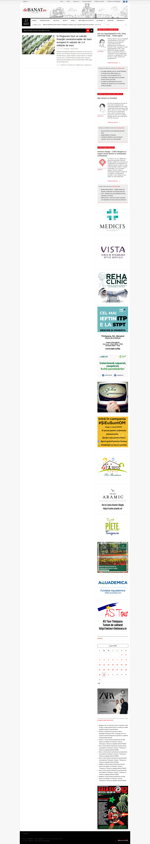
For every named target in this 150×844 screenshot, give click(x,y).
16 (126, 664)
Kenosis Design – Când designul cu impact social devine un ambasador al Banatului (111, 154)
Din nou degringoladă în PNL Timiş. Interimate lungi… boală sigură (111, 35)
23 (126, 669)
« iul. (98, 683)
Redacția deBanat (86, 1)
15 (121, 664)
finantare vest (64, 65)
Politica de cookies (99, 1)
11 (104, 664)
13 (113, 664)
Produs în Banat (102, 147)
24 (99, 674)
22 (121, 669)
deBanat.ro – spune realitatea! (35, 838)
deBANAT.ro (75, 10)
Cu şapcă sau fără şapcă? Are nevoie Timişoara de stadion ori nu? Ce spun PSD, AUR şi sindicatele (113, 83)
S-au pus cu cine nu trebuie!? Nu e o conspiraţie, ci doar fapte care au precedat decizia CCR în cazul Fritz (112, 77)
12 (108, 664)
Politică (56, 20)
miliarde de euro (80, 65)
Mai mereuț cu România (107, 98)
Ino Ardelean (100, 51)
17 (99, 669)
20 (113, 669)
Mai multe (120, 20)
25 (104, 674)
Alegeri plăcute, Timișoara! (108, 135)
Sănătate (110, 20)
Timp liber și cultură (85, 20)
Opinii (72, 20)
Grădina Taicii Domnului (105, 94)
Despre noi (76, 1)
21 (117, 669)
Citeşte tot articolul (113, 62)
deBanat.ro (100, 169)
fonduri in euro (72, 65)
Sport (65, 20)
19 (108, 669)
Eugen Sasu (100, 116)
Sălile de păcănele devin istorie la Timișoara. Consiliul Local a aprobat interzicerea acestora (68, 24)
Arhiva (68, 1)
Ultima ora (105, 29)
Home (61, 1)
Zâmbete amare (113, 29)
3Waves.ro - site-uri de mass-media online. (39, 840)
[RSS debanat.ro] (127, 2)
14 (117, 664)
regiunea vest (88, 65)
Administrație (44, 20)
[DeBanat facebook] (124, 2)
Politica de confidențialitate (114, 1)
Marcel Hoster (74, 48)
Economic (100, 20)
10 (99, 664)
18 (104, 669)
